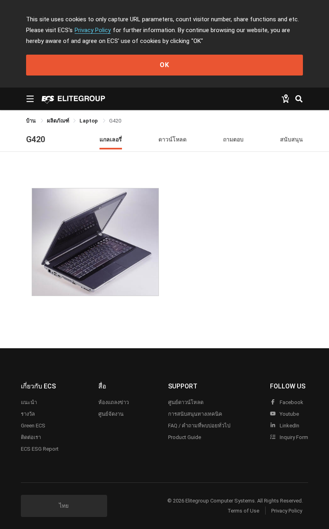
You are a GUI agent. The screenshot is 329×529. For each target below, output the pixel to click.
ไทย (64, 505)
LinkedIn (288, 426)
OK (164, 65)
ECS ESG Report (40, 449)
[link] (58, 121)
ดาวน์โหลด (172, 139)
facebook (290, 402)
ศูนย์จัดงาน (111, 414)
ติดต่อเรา (31, 437)
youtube (288, 414)
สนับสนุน (291, 139)
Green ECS (33, 426)
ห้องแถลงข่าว (113, 402)
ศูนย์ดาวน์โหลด (185, 402)
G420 (35, 139)
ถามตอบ (233, 139)
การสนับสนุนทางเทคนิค (195, 414)
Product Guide (184, 437)
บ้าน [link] (31, 121)
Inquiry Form (293, 437)
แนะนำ (29, 402)
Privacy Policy (93, 30)
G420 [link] (115, 121)
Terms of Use (243, 511)
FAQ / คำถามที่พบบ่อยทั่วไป (199, 426)
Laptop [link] (89, 121)
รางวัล (28, 414)
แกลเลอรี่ (111, 139)
